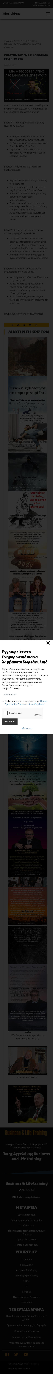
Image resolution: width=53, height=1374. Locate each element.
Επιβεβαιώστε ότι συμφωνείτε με (26, 703)
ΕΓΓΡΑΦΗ (10, 721)
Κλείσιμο (26, 728)
